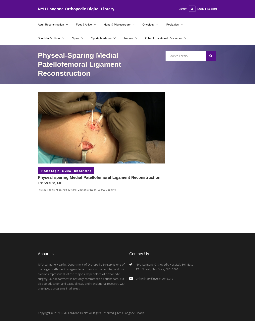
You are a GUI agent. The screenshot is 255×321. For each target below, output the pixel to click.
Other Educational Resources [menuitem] (163, 38)
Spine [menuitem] (75, 38)
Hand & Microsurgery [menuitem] (117, 24)
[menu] (127, 31)
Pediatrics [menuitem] (172, 24)
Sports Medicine (107, 189)
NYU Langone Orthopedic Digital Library (76, 9)
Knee (58, 189)
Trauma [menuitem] (128, 38)
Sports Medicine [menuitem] (101, 38)
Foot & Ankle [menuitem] (84, 24)
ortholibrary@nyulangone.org (154, 278)
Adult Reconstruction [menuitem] (51, 24)
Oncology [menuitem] (148, 24)
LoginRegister (207, 9)
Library (182, 9)
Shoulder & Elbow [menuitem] (49, 38)
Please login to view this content (66, 171)
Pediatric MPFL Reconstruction (79, 189)
